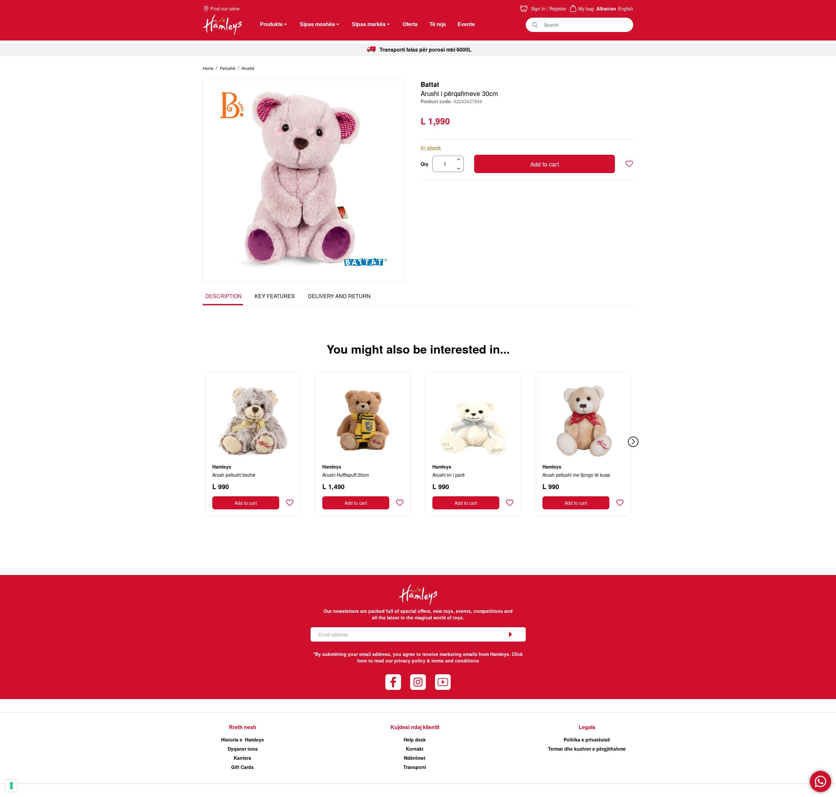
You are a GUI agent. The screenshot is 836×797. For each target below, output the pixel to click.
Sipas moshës (317, 24)
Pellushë (228, 68)
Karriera (242, 758)
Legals (587, 727)
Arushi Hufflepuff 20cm (345, 474)
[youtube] (443, 682)
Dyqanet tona (243, 748)
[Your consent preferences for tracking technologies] (11, 785)
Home (209, 68)
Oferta (410, 24)
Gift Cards (242, 767)
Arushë (248, 68)
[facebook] (393, 682)
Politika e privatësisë (587, 739)
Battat (430, 84)
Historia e (242, 739)
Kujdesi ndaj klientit (415, 727)
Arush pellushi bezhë (233, 474)
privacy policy (410, 660)
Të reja (437, 24)
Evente (466, 24)
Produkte (271, 24)
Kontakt (415, 748)
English (625, 8)
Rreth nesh (242, 727)
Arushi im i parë (448, 474)
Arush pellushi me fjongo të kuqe (576, 474)
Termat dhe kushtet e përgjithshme (587, 748)
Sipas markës (369, 24)
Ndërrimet (415, 758)
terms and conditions (455, 660)
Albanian (606, 8)
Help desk (415, 739)
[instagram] (418, 682)
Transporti (414, 767)
